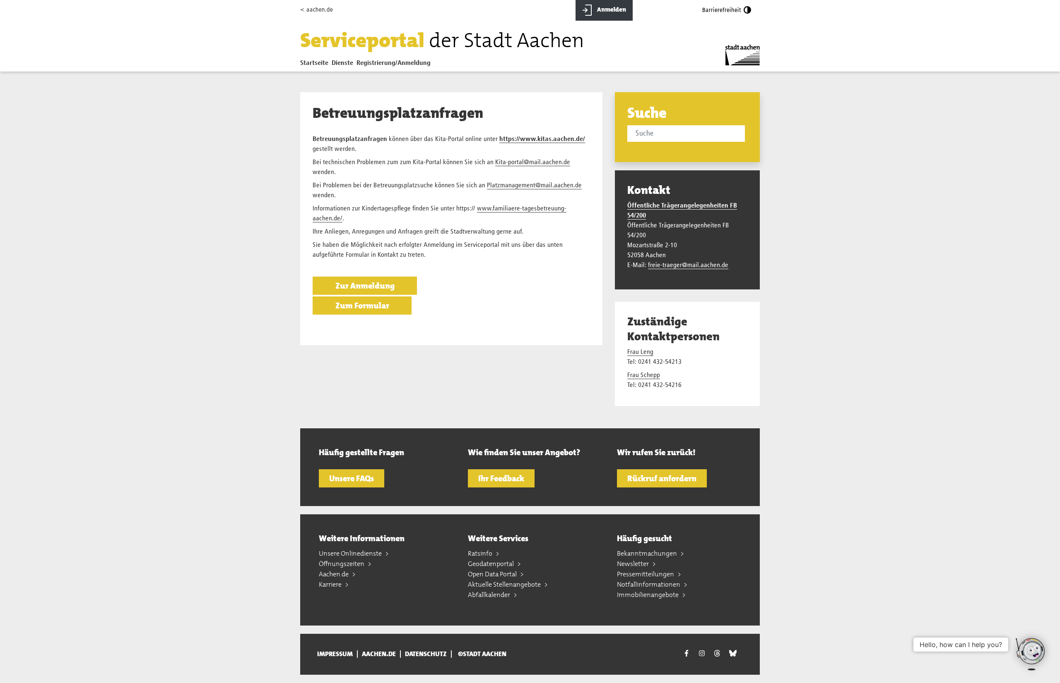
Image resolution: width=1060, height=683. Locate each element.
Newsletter (633, 563)
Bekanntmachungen (647, 553)
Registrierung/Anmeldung (394, 63)
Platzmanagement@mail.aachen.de (534, 185)
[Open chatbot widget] (1031, 654)
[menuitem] (316, 65)
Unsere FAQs (351, 478)
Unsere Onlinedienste (351, 553)
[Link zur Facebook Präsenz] (686, 654)
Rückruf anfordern (661, 478)
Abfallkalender (489, 594)
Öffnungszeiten (342, 563)
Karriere (331, 584)
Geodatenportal (491, 563)
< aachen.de (316, 10)
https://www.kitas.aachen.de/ (542, 139)
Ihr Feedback (501, 478)
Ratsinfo (481, 553)
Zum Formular (362, 305)
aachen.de (379, 654)
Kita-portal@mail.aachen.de (532, 162)
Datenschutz (426, 654)
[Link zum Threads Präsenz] (717, 653)
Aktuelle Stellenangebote (505, 584)
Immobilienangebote (648, 594)
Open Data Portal (493, 574)
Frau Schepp (643, 375)
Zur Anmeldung (365, 285)
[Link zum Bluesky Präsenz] (733, 653)
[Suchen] (746, 134)
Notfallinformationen (649, 584)
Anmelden (611, 9)
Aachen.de (334, 574)
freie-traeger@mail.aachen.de (688, 265)
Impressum (335, 654)
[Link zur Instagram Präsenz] (701, 653)
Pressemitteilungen (646, 574)
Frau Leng (640, 352)
